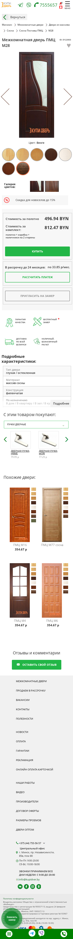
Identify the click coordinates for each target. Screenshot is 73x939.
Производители (27, 801)
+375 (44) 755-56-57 (30, 843)
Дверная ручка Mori (48, 452)
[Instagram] (30, 886)
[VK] (18, 886)
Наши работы (25, 782)
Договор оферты (27, 811)
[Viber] (28, 6)
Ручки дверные (16, 424)
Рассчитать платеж (37, 277)
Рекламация (24, 760)
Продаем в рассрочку (31, 690)
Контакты (22, 709)
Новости (22, 732)
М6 (52, 620)
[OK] (37, 886)
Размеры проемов (28, 820)
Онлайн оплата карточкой (34, 769)
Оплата (21, 741)
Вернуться (17, 17)
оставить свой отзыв (39, 665)
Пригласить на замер (37, 296)
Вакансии (23, 700)
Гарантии (22, 750)
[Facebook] (24, 886)
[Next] (63, 96)
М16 (20, 544)
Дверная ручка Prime (20, 452)
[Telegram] (20, 5)
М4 (20, 620)
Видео (20, 792)
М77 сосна (52, 544)
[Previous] (9, 96)
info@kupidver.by (29, 879)
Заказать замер (12, 918)
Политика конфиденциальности (18, 898)
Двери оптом (25, 829)
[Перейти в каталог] (9, 934)
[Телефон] (64, 934)
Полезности (24, 718)
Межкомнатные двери (31, 681)
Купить (37, 251)
